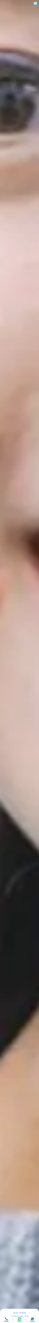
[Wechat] (19, 1318)
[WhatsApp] (32, 1318)
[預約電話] (6, 1318)
